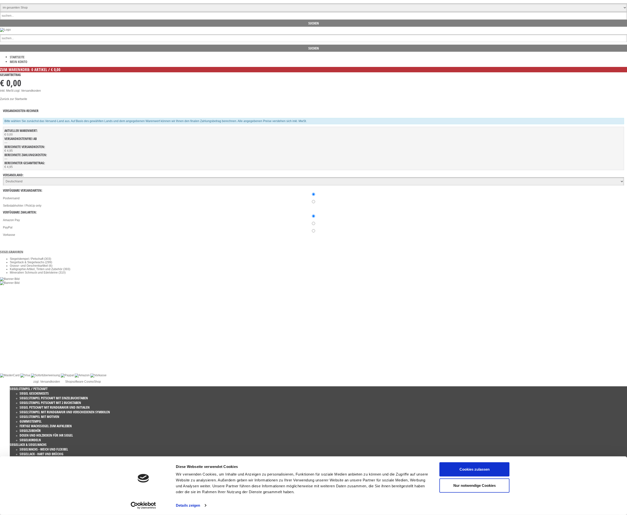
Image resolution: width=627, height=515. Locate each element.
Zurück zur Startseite (13, 99)
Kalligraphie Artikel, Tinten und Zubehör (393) (40, 269)
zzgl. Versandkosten (27, 90)
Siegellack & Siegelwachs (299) (31, 262)
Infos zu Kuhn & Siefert (25, 364)
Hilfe (13, 357)
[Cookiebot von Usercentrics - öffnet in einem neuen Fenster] (143, 505)
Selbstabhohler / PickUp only (22, 205)
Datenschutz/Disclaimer (25, 347)
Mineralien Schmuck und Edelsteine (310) (38, 272)
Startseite (17, 57)
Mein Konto (18, 61)
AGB (13, 343)
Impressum (17, 354)
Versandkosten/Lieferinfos (27, 350)
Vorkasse (9, 235)
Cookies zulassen (474, 469)
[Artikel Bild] (10, 279)
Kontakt (15, 337)
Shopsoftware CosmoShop (83, 381)
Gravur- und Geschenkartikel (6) (31, 265)
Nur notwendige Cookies (474, 485)
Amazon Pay (11, 220)
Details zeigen (188, 505)
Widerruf (15, 340)
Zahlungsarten (19, 361)
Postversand (11, 198)
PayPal (7, 227)
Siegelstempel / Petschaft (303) (30, 259)
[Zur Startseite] (5, 29)
